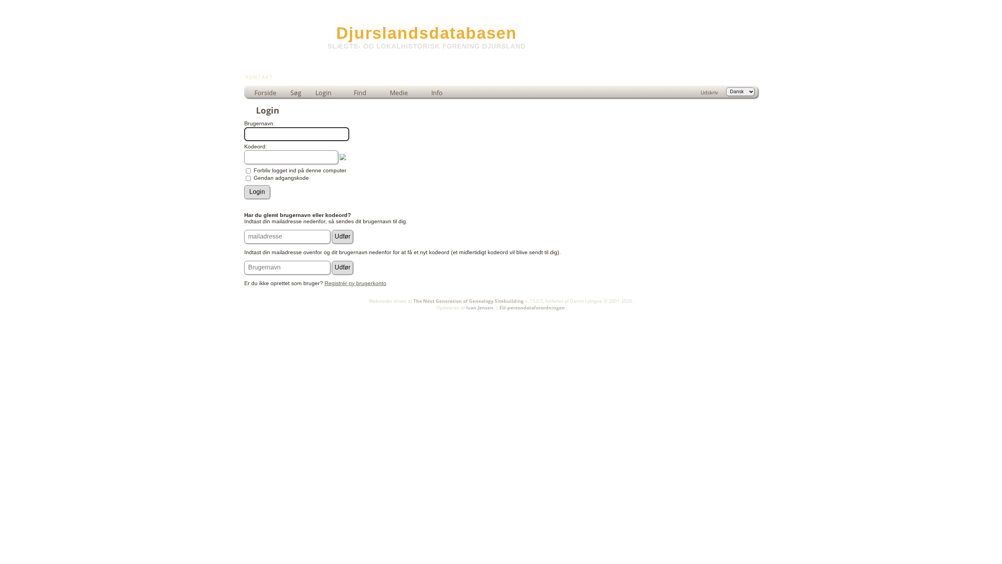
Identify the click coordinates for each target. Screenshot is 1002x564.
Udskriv (709, 92)
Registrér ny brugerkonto (355, 283)
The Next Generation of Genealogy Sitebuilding (468, 301)
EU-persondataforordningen (532, 307)
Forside (265, 93)
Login (323, 93)
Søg (295, 93)
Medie (399, 93)
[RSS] (249, 311)
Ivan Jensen (479, 307)
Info (437, 93)
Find (360, 93)
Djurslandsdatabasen (426, 33)
